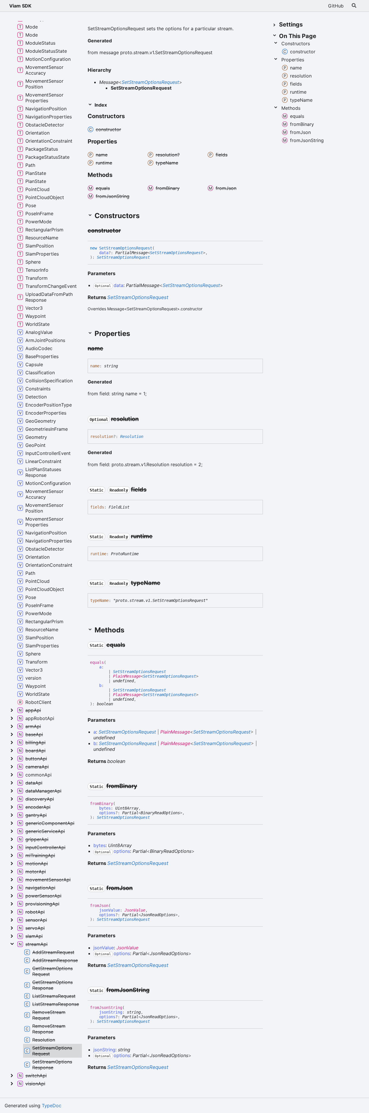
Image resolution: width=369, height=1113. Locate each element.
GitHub (336, 6)
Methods (290, 108)
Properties (292, 60)
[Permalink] (116, 41)
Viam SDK (20, 6)
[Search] (354, 6)
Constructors (295, 43)
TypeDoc (51, 1105)
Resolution (131, 436)
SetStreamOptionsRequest (150, 82)
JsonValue (135, 910)
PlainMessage (127, 676)
